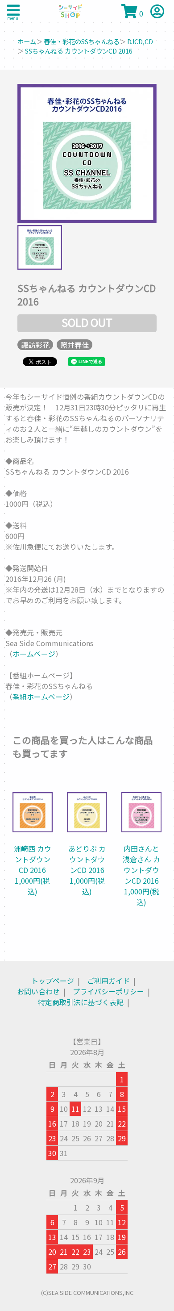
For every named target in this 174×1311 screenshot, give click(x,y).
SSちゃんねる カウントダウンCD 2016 (79, 50)
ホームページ (33, 653)
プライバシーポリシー (108, 991)
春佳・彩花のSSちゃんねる (82, 41)
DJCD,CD (140, 41)
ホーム (26, 41)
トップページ (52, 980)
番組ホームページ (41, 696)
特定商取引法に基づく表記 (81, 1002)
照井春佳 (74, 344)
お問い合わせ (38, 991)
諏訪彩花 (35, 344)
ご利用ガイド (108, 980)
